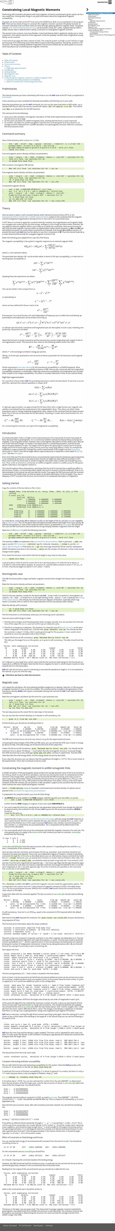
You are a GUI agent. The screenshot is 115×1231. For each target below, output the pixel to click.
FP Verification (25, 1225)
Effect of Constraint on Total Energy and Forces (24, 81)
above (4, 888)
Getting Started (10, 72)
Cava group (75, 449)
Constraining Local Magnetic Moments (100, 13)
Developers (38, 1225)
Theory (7, 66)
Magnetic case (9, 76)
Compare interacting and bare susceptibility (23, 80)
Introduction (9, 70)
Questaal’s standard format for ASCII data (38, 819)
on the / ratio (12, 522)
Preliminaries (9, 62)
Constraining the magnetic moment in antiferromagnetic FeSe (28, 78)
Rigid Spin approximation (16, 68)
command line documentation (46, 541)
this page (66, 524)
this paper (18, 453)
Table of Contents (11, 60)
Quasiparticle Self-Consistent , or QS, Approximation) (25, 217)
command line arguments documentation (29, 791)
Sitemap (49, 1225)
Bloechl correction (66, 627)
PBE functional (19, 544)
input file (19, 530)
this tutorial (6, 97)
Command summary (12, 64)
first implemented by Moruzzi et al (22, 28)
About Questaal (10, 1225)
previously (53, 1097)
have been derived (25, 367)
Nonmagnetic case (11, 74)
